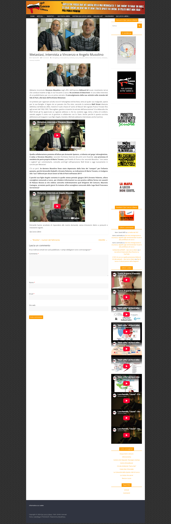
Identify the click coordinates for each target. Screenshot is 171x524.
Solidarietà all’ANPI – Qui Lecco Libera (125, 250)
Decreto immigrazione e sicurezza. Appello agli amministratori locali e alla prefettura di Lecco (127, 237)
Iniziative (50, 16)
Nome (32, 282)
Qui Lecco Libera (122, 16)
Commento (34, 254)
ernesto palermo (64, 58)
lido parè (81, 58)
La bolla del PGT (133, 232)
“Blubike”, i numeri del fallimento (45, 240)
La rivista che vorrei (126, 475)
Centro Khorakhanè (126, 463)
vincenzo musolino (35, 60)
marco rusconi (97, 58)
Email (31, 294)
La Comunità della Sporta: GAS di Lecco (127, 472)
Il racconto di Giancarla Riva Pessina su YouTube (127, 252)
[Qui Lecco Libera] (85, 2)
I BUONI (102, 240)
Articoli (40, 16)
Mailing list (98, 16)
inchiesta (71, 58)
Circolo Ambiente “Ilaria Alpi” (126, 466)
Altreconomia (126, 457)
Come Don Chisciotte (126, 469)
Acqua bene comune (126, 454)
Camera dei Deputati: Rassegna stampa (127, 460)
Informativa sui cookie (36, 505)
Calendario (109, 16)
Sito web (32, 305)
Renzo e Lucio (126, 478)
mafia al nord (88, 58)
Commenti (126, 493)
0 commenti (45, 58)
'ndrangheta (55, 58)
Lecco (76, 58)
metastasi (104, 58)
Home (32, 16)
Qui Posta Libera (64, 16)
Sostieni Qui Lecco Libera (81, 16)
